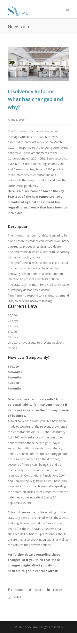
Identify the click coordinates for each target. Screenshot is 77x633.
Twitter (37, 590)
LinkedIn (57, 590)
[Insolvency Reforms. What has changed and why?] (38, 64)
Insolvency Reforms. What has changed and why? (35, 99)
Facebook (17, 590)
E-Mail (16, 597)
